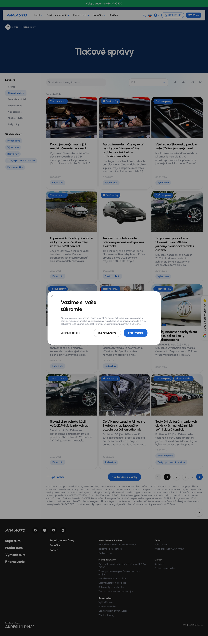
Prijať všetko (135, 332)
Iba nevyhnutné (107, 332)
